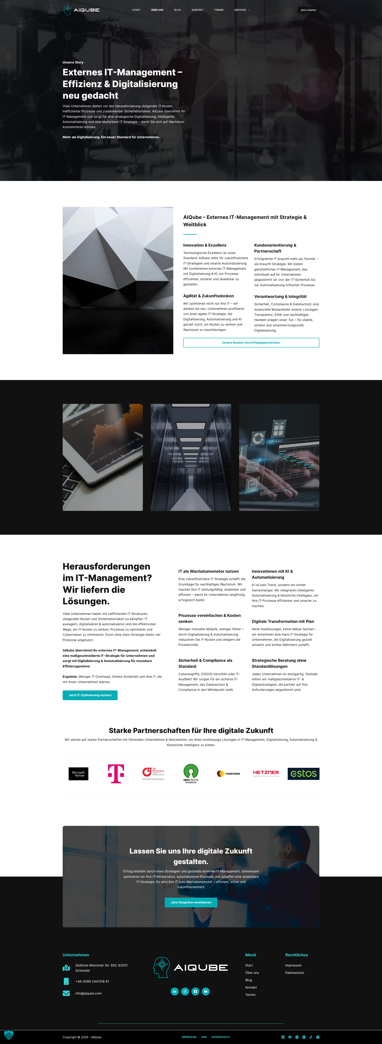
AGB (204, 1036)
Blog (177, 9)
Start (136, 9)
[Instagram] (296, 1037)
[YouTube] (303, 1037)
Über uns (157, 9)
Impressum (189, 1036)
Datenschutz (220, 1036)
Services (240, 9)
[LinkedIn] (283, 1037)
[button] (9, 1035)
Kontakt (197, 9)
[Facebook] (289, 1037)
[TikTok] (310, 1037)
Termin (218, 9)
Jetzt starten (308, 10)
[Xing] (317, 1037)
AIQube (96, 1037)
